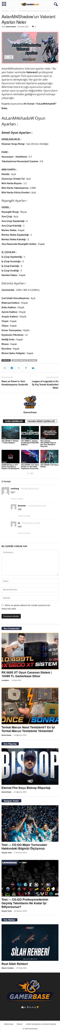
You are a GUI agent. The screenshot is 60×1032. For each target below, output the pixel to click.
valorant (32, 360)
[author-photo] (30, 402)
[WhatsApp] (5, 368)
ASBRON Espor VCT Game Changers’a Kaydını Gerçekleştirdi (10, 467)
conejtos (5, 680)
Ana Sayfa (5, 11)
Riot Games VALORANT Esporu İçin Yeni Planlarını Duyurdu (48, 443)
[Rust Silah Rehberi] (30, 942)
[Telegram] (12, 368)
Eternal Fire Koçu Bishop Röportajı (26, 788)
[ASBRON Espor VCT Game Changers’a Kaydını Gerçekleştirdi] (11, 456)
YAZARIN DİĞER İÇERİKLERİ (41, 421)
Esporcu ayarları (19, 360)
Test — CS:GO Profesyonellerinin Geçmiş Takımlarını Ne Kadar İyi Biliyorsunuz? (25, 903)
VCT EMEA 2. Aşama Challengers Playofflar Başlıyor (30, 443)
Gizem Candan (8, 968)
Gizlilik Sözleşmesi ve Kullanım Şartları (41, 1024)
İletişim (19, 1024)
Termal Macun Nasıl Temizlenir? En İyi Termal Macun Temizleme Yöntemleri (28, 729)
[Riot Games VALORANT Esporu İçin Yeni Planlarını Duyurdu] (49, 432)
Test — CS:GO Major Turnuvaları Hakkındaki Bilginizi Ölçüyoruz (24, 846)
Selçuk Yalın (7, 852)
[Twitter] (19, 368)
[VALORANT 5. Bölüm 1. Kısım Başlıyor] (11, 432)
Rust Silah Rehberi (15, 964)
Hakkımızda (8, 1024)
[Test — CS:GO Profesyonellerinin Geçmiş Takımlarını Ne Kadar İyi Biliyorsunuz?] (30, 878)
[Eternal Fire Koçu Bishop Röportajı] (30, 766)
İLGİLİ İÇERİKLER (14, 421)
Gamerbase (11, 26)
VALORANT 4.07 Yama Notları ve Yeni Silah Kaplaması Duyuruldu (30, 467)
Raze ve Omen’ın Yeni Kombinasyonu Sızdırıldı (15, 383)
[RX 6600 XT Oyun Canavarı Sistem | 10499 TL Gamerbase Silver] (30, 651)
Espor (14, 11)
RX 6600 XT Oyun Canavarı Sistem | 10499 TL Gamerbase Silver (27, 674)
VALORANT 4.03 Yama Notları (49, 466)
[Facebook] (26, 368)
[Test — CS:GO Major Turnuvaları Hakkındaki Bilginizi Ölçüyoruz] (30, 823)
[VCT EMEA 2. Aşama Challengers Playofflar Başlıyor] (30, 432)
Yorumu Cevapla (17, 499)
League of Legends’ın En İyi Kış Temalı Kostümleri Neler (45, 384)
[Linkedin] (33, 368)
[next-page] (31, 473)
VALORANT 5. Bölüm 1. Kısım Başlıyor (10, 442)
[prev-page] (28, 473)
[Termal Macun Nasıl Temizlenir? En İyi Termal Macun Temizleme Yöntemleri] (30, 706)
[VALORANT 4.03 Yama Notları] (49, 456)
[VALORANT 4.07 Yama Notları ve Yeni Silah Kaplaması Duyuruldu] (30, 456)
